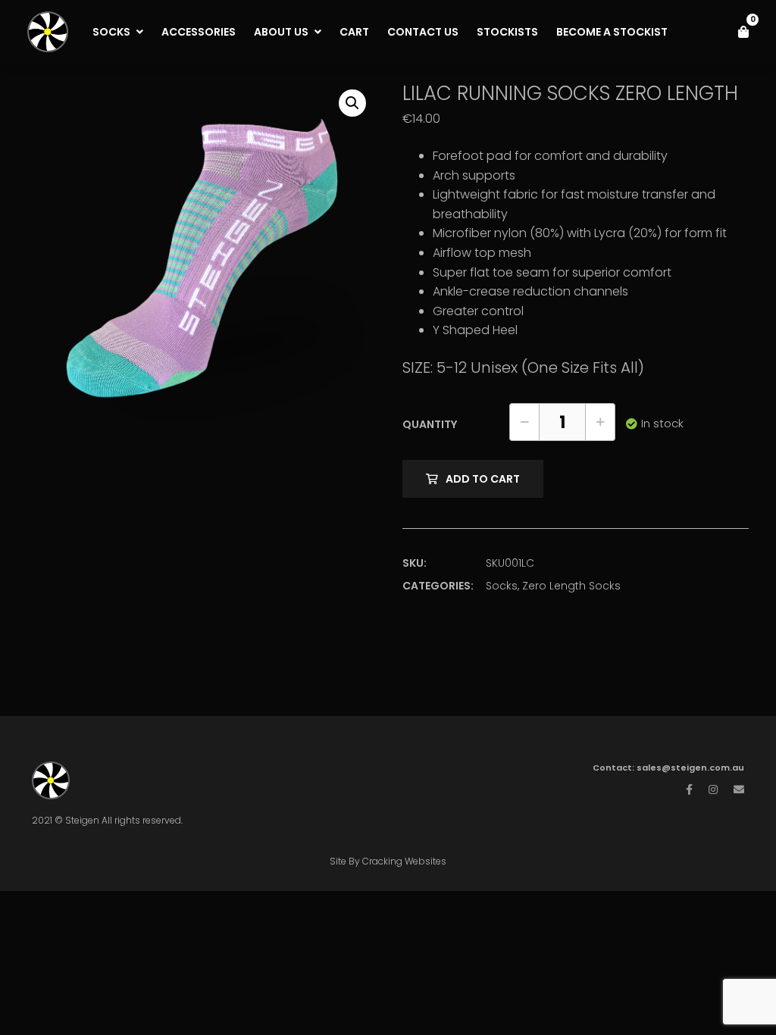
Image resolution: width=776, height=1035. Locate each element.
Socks (502, 585)
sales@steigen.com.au (690, 767)
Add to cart (483, 478)
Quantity (429, 424)
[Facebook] (689, 789)
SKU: (414, 563)
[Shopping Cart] (743, 32)
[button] (352, 103)
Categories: (438, 585)
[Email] (739, 789)
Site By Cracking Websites (388, 861)
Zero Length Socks (571, 585)
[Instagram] (713, 789)
